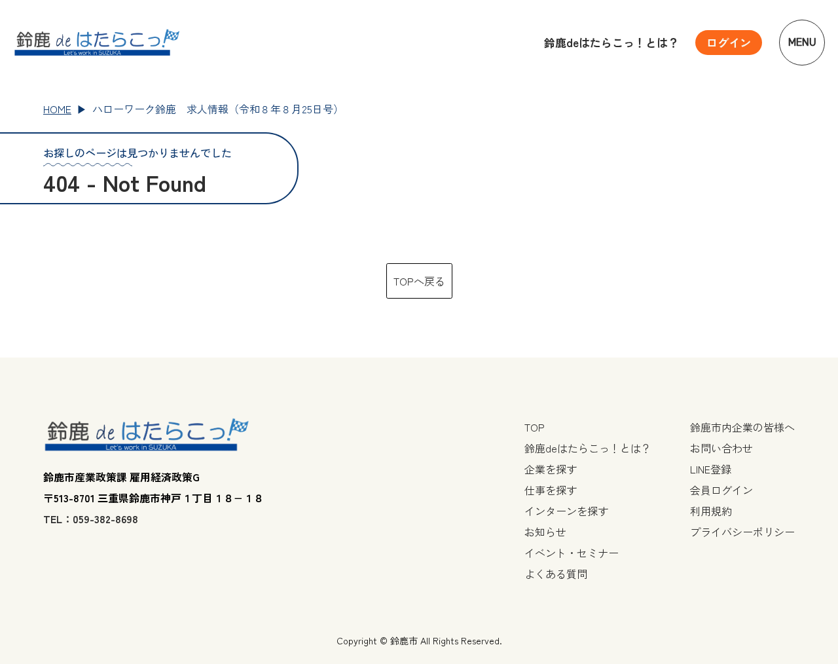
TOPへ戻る (419, 281)
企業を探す (550, 469)
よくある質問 (555, 573)
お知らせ (545, 532)
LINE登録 (710, 469)
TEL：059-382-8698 (90, 518)
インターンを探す (566, 511)
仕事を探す (550, 490)
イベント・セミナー (571, 553)
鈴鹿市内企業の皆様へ (742, 427)
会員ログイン (721, 490)
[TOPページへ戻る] (97, 43)
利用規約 (711, 511)
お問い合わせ (721, 448)
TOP (534, 427)
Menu (802, 42)
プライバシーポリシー (742, 532)
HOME (57, 109)
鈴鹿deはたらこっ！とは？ (611, 42)
